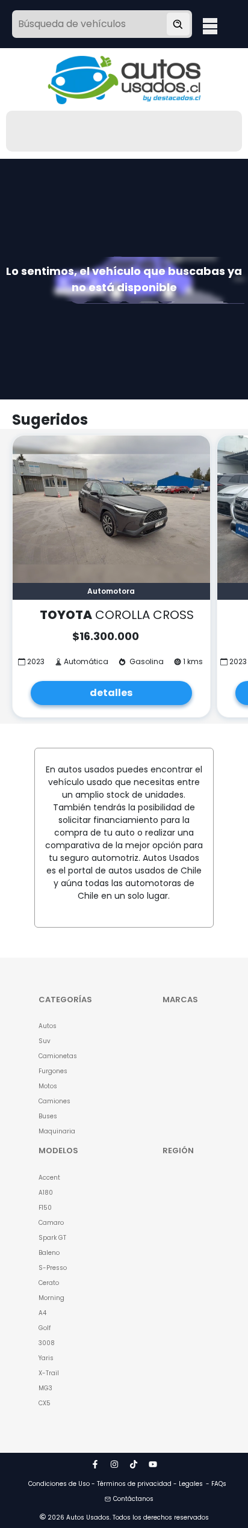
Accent (49, 1177)
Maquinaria (57, 1131)
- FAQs (216, 1483)
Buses (48, 1116)
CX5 (45, 1403)
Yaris (46, 1358)
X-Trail (49, 1373)
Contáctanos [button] (133, 1498)
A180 (46, 1192)
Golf (45, 1327)
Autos (48, 1025)
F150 (45, 1207)
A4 (42, 1312)
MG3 (45, 1388)
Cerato (49, 1282)
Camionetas (58, 1056)
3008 (47, 1343)
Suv (45, 1041)
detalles (111, 693)
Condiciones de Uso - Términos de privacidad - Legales (115, 1483)
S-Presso (53, 1267)
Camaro (51, 1222)
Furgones (53, 1071)
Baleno (49, 1252)
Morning (51, 1297)
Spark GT (52, 1237)
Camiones (54, 1101)
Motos (48, 1086)
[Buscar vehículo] (178, 24)
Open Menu (210, 25)
